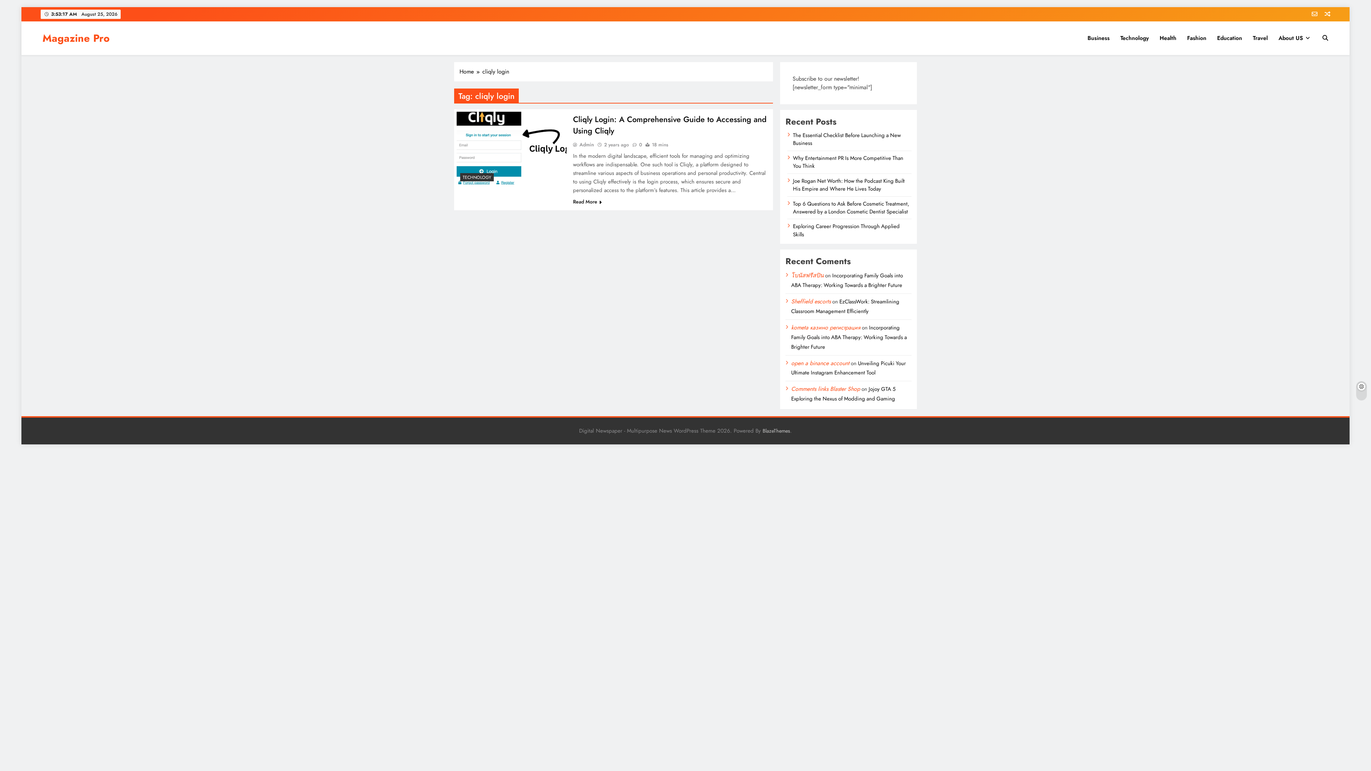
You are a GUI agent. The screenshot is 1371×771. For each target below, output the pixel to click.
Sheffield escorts (811, 301)
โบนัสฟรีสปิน (807, 275)
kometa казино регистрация (825, 327)
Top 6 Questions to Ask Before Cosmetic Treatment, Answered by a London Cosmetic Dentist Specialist (851, 208)
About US (1291, 38)
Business (1099, 38)
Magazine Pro (76, 38)
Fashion (1196, 38)
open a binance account (820, 363)
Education (1229, 38)
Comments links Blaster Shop (825, 389)
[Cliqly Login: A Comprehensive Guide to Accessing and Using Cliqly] (512, 148)
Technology (1134, 38)
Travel (1260, 38)
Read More (585, 201)
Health (1168, 38)
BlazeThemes (776, 430)
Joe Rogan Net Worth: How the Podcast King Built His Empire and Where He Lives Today (849, 185)
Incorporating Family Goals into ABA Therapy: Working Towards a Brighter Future (849, 337)
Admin (586, 144)
